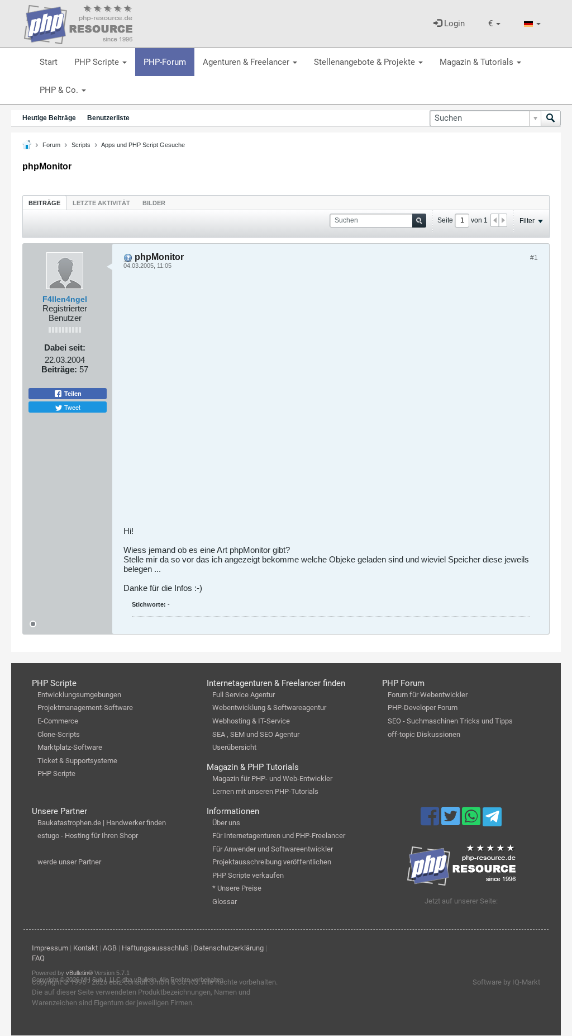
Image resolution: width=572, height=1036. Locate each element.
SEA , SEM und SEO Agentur (255, 734)
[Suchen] (551, 118)
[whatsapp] (472, 821)
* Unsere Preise (236, 888)
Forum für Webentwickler (428, 694)
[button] (494, 24)
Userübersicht (234, 747)
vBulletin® (79, 972)
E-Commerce (57, 721)
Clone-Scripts (58, 734)
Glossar (224, 901)
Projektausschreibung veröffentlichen (271, 862)
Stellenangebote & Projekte (365, 62)
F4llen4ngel (64, 299)
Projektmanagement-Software (85, 707)
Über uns (226, 823)
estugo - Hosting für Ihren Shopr (87, 835)
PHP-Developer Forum (422, 707)
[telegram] (492, 820)
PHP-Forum (165, 62)
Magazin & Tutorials (478, 62)
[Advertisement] (330, 401)
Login (453, 23)
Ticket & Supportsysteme (77, 760)
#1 (534, 258)
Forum (51, 144)
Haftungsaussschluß (155, 948)
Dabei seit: (64, 347)
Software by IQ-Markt (506, 982)
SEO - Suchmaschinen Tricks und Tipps (450, 721)
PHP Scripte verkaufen (248, 875)
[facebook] (431, 821)
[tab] (44, 202)
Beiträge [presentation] (44, 203)
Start (49, 62)
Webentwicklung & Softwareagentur (269, 707)
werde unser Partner (69, 862)
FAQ (38, 958)
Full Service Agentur (243, 694)
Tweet (71, 407)
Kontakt (85, 948)
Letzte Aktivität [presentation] (101, 203)
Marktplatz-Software (69, 747)
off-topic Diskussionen (424, 734)
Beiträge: (59, 369)
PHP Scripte (97, 62)
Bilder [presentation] (153, 203)
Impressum (50, 948)
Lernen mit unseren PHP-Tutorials (265, 791)
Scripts (81, 144)
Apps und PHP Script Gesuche (143, 144)
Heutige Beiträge (49, 118)
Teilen (72, 393)
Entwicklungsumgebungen (79, 694)
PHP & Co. (60, 90)
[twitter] (451, 821)
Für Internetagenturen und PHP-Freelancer (278, 835)
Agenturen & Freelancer (247, 62)
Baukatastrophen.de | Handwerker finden (101, 823)
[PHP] (78, 22)
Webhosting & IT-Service (251, 721)
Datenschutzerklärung (229, 948)
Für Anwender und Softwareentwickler (272, 849)
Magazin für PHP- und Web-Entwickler (272, 778)
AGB (110, 948)
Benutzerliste (108, 118)
